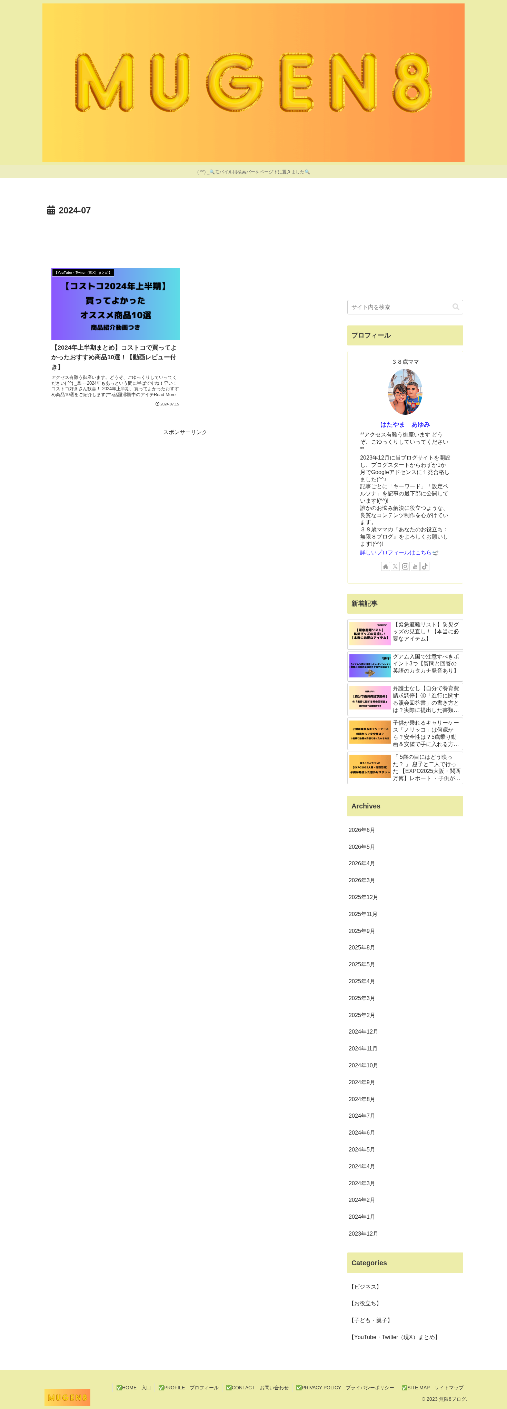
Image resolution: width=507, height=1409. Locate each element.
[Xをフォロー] (395, 566)
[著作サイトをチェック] (385, 566)
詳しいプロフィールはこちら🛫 (399, 552)
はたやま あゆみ (405, 424)
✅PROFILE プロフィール (188, 1387)
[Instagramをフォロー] (405, 566)
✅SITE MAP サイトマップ (432, 1387)
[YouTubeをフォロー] (415, 566)
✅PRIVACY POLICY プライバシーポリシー (345, 1387)
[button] (456, 307)
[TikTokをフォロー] (424, 566)
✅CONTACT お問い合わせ (257, 1387)
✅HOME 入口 (133, 1387)
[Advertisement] (185, 237)
